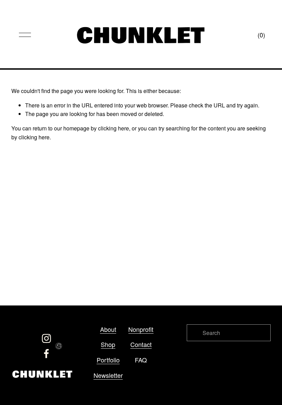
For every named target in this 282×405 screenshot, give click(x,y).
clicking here (113, 128)
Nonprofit (140, 329)
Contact (141, 344)
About (108, 329)
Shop (108, 344)
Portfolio (108, 359)
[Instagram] (46, 338)
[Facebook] (46, 353)
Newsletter (108, 375)
